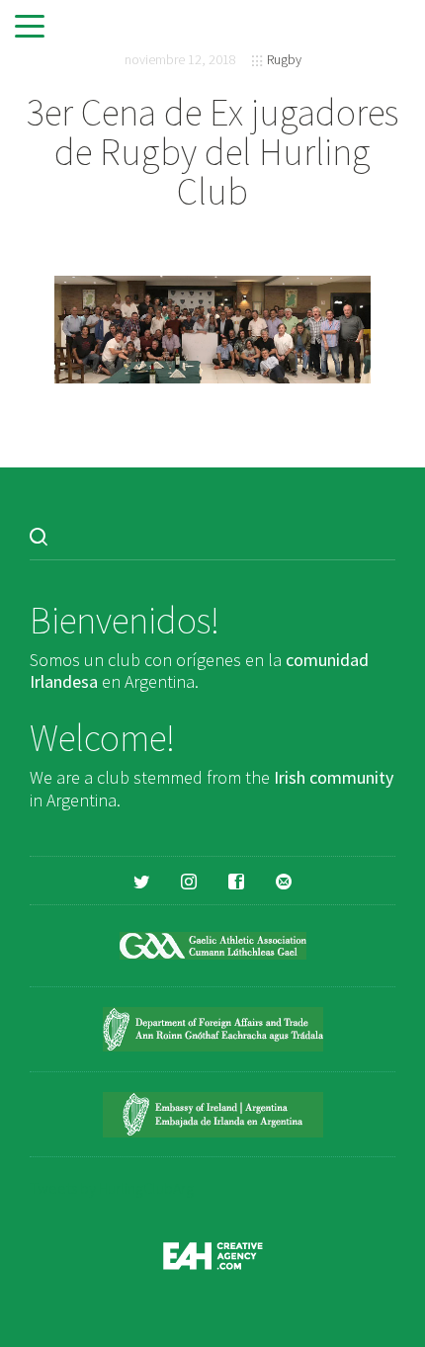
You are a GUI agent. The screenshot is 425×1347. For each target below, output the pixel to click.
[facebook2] (236, 880)
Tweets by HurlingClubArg (112, 1188)
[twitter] (141, 880)
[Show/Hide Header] (29, 27)
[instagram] (188, 880)
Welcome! (102, 738)
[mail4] (283, 880)
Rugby (284, 59)
